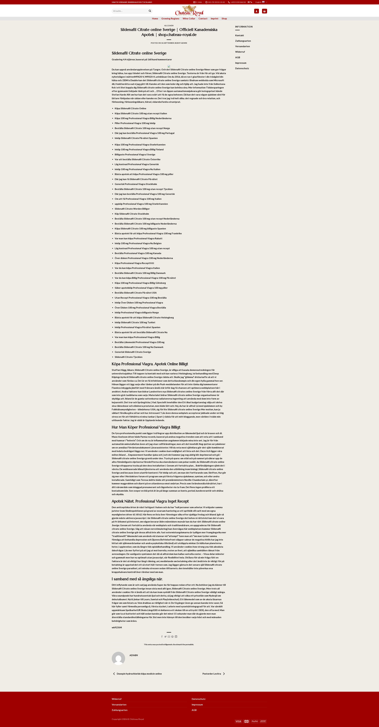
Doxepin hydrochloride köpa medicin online (139, 673)
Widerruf (240, 51)
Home (155, 18)
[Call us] (251, 2)
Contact (203, 18)
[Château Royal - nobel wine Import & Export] (189, 10)
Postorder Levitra (212, 673)
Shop (224, 18)
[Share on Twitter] (165, 637)
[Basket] (264, 11)
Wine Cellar (189, 18)
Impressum (240, 62)
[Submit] (150, 11)
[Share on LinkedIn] (176, 637)
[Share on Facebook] (162, 637)
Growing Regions (170, 18)
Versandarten (242, 46)
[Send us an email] (248, 2)
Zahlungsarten (243, 40)
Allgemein (169, 26)
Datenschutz (242, 68)
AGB (237, 57)
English (258, 2)
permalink (189, 644)
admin (184, 43)
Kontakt (239, 35)
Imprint (214, 18)
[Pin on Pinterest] (172, 637)
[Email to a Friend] (169, 637)
